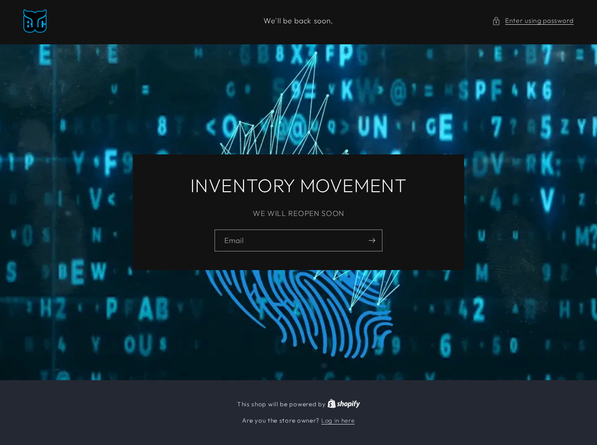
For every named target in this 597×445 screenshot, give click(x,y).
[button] (533, 21)
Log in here (338, 420)
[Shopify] (343, 404)
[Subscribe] (371, 240)
